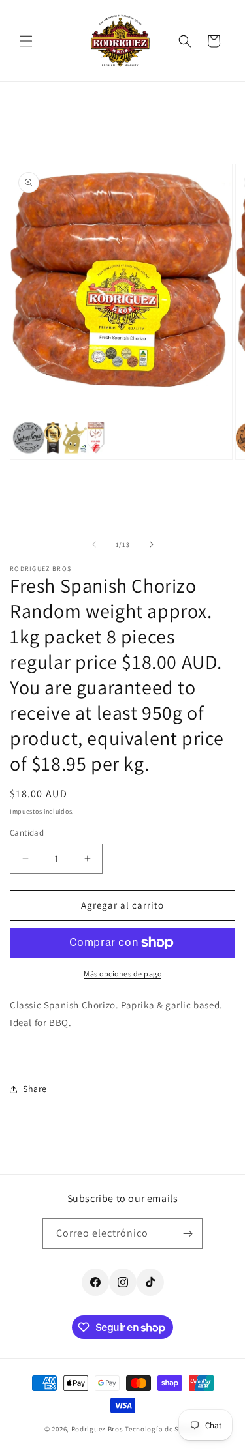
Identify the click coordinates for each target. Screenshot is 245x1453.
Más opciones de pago (122, 973)
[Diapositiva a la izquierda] (94, 544)
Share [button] (35, 1088)
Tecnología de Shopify (163, 1428)
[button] (26, 41)
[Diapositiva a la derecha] (151, 544)
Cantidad (27, 832)
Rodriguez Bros (97, 1428)
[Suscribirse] (187, 1233)
